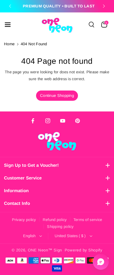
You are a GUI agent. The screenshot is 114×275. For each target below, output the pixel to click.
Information (16, 190)
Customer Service (23, 178)
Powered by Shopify (83, 250)
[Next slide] (104, 6)
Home (9, 44)
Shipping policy (60, 226)
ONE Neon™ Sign (45, 250)
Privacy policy (24, 220)
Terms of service (87, 220)
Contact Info (17, 203)
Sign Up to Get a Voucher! (31, 165)
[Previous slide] (10, 6)
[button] (8, 24)
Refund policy (55, 220)
